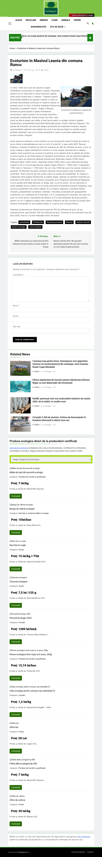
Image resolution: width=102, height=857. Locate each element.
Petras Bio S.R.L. (34, 671)
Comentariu (18, 275)
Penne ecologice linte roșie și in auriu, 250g (31, 654)
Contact (90, 852)
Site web (16, 326)
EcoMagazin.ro (23, 852)
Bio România (84, 836)
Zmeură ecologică (18, 581)
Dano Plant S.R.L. (34, 525)
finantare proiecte (54, 222)
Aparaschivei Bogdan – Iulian (39, 707)
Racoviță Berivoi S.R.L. (36, 598)
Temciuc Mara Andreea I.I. (38, 634)
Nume (16, 305)
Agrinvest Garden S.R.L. (36, 562)
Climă (54, 20)
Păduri (77, 20)
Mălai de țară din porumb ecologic (26, 472)
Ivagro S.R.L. (32, 744)
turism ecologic (18, 227)
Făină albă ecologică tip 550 (23, 763)
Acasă (18, 20)
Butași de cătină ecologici (22, 508)
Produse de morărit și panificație (32, 477)
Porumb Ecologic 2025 (21, 618)
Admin (37, 371)
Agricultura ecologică (19, 448)
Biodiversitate (38, 27)
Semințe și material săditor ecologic (34, 513)
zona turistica (35, 227)
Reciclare (31, 20)
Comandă (15, 496)
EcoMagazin (17, 70)
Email (16, 316)
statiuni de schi (83, 222)
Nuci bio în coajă (18, 545)
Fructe (21, 550)
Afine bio (14, 727)
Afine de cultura (17, 800)
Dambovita (38, 222)
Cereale (22, 622)
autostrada (24, 222)
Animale (65, 20)
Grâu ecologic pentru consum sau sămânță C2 (32, 690)
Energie (44, 20)
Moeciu (69, 222)
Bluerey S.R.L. (32, 817)
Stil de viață (56, 27)
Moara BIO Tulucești (35, 489)
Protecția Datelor (78, 852)
